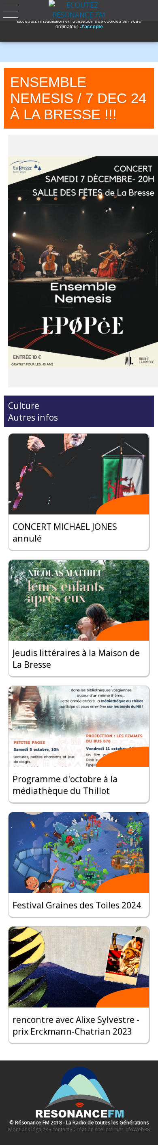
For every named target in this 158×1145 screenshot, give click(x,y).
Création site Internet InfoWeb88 (111, 1129)
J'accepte (91, 27)
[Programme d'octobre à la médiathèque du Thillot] (79, 726)
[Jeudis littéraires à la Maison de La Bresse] (79, 600)
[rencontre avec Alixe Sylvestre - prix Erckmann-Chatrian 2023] (79, 967)
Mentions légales (28, 1129)
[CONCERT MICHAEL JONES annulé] (79, 474)
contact (60, 1129)
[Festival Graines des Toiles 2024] (79, 852)
